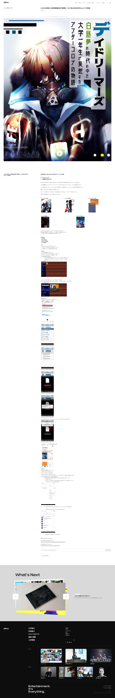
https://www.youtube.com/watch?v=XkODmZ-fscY (50, 545)
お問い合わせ (67, 635)
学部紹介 (31, 631)
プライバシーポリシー (109, 691)
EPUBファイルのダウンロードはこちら (47, 538)
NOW (66, 632)
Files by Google (54, 476)
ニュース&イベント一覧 (45, 555)
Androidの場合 (43, 242)
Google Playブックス (47, 476)
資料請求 (66, 628)
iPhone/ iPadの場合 (44, 241)
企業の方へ (67, 633)
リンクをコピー (108, 550)
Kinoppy (49, 256)
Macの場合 (43, 238)
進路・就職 (32, 637)
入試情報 (31, 640)
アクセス (66, 629)
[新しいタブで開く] (65, 642)
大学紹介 (31, 628)
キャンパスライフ (33, 634)
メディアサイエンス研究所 (107, 688)
